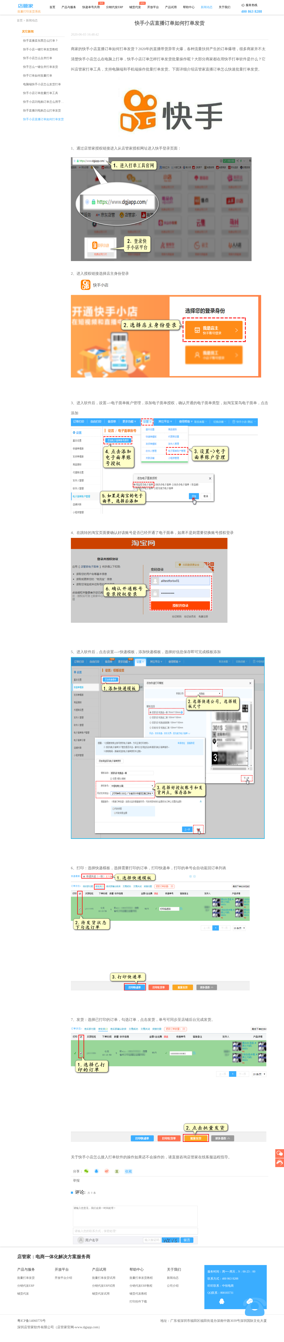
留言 (187, 1240)
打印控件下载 (138, 1301)
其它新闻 (28, 31)
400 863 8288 (251, 11)
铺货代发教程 (138, 1293)
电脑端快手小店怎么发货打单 (42, 84)
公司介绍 (173, 1285)
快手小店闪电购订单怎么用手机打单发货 (49, 101)
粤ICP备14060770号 (31, 1320)
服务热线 (251, 5)
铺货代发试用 (101, 1293)
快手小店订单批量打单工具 (40, 93)
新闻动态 (206, 7)
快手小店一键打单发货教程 (40, 49)
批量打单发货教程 (141, 1277)
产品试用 (171, 7)
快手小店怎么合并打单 (37, 58)
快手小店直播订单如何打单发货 (43, 119)
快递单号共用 (91, 7)
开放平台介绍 (63, 1277)
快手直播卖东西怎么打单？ (40, 40)
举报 (76, 1180)
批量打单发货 (26, 1277)
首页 (52, 7)
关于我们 (224, 7)
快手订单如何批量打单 (37, 75)
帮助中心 (189, 7)
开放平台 (153, 7)
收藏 (128, 1171)
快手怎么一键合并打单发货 (40, 66)
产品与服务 (69, 7)
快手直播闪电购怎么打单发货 (42, 110)
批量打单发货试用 (103, 1277)
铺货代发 (135, 7)
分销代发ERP (114, 7)
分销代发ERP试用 (103, 1285)
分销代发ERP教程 (141, 1285)
